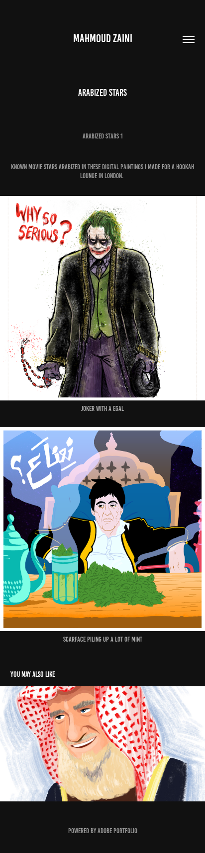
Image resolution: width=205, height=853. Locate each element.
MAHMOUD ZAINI (102, 38)
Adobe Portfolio (117, 831)
